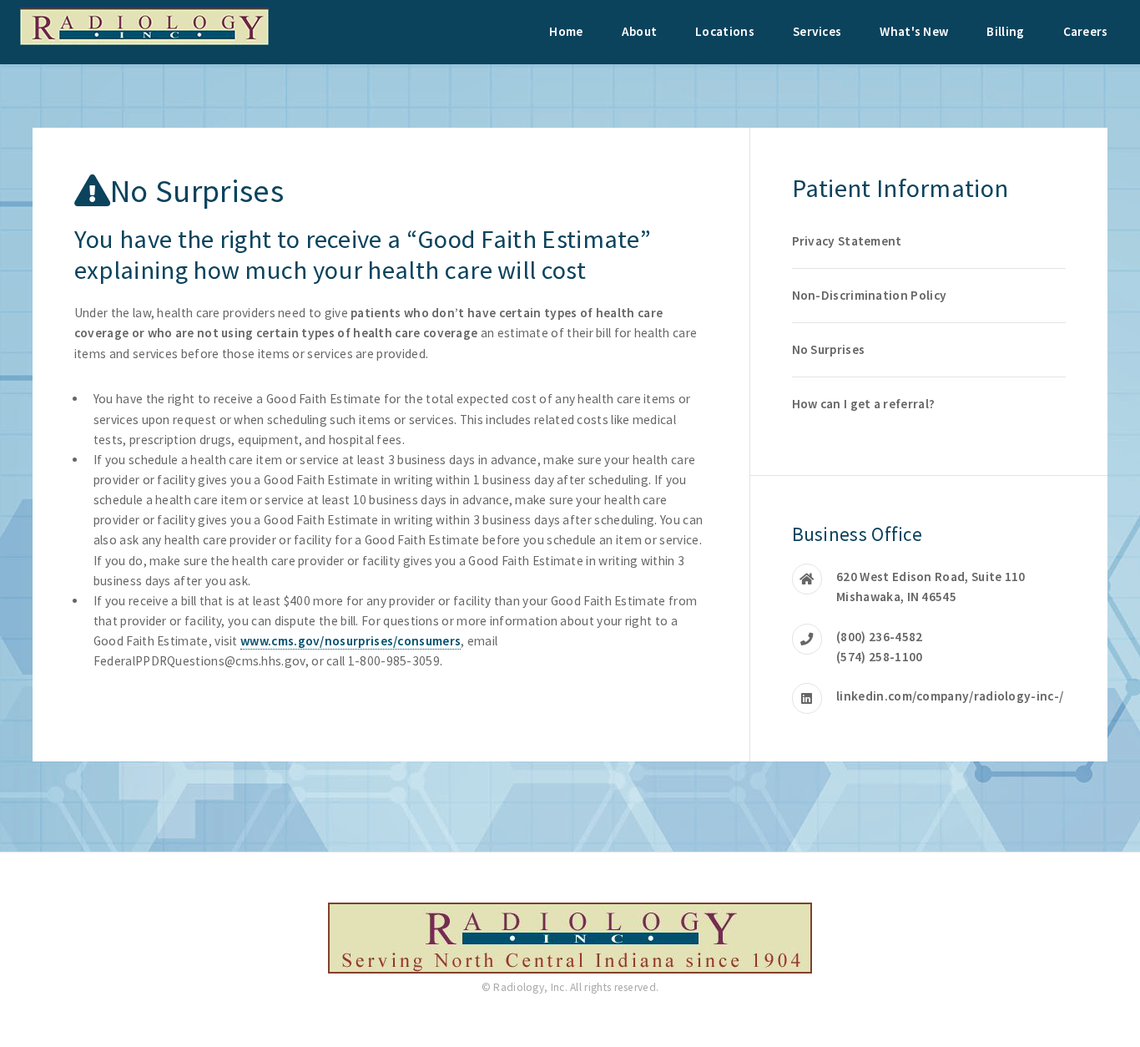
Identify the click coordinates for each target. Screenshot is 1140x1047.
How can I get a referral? (864, 404)
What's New (914, 31)
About (640, 31)
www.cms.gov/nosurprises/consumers (350, 641)
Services (817, 31)
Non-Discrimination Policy (869, 295)
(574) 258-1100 (879, 657)
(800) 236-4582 (879, 637)
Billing (1005, 31)
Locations (724, 31)
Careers (1085, 31)
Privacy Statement (847, 241)
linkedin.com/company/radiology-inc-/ (949, 696)
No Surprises (828, 349)
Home (566, 31)
